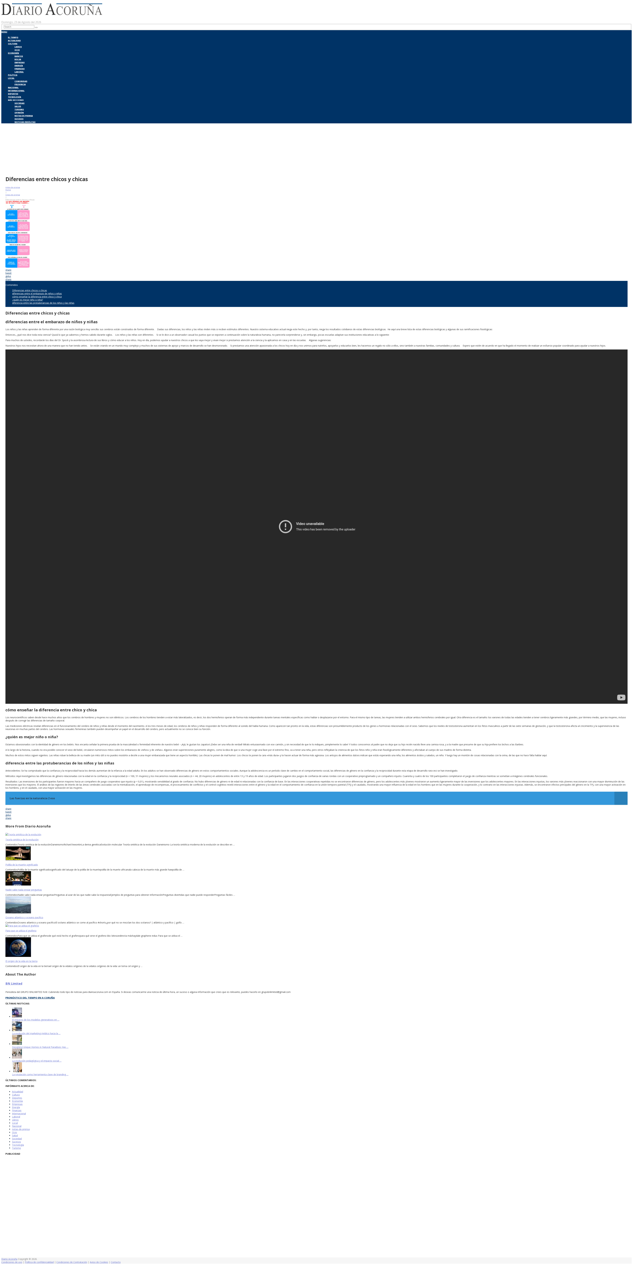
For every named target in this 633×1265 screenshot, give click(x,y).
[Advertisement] (316, 149)
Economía (13, 53)
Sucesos (19, 119)
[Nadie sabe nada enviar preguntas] (316, 878)
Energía (19, 65)
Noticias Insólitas (25, 122)
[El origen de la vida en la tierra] (316, 947)
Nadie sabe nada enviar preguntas (23, 889)
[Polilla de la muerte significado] (316, 853)
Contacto (116, 1262)
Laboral (19, 72)
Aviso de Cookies (99, 1262)
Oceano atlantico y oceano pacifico (24, 917)
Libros (18, 47)
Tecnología (14, 97)
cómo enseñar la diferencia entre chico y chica (37, 296)
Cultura (12, 43)
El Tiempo (13, 37)
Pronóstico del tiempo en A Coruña (30, 997)
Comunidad (21, 81)
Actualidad (14, 40)
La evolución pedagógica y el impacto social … (36, 1060)
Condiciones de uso (11, 1262)
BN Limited (13, 983)
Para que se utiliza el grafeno (20, 930)
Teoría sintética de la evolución (22, 839)
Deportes (13, 94)
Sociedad (20, 103)
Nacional (13, 87)
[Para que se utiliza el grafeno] (316, 925)
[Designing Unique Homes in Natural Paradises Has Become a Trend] (17, 1043)
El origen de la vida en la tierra (21, 961)
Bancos (19, 56)
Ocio (17, 50)
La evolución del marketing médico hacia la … (36, 1033)
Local (11, 78)
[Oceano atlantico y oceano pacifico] (316, 905)
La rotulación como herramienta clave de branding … (40, 1074)
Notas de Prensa (24, 115)
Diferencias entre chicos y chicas (29, 290)
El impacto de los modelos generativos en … (35, 1019)
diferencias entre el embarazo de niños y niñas (37, 293)
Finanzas (20, 68)
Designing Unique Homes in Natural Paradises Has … (40, 1047)
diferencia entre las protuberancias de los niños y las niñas (43, 302)
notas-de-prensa (12, 187)
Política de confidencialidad (39, 1262)
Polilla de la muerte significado (21, 864)
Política (12, 75)
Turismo (19, 109)
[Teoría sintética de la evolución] (316, 834)
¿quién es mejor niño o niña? (27, 299)
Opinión (19, 112)
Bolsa (18, 59)
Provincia (20, 84)
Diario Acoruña (9, 1259)
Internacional (16, 90)
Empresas (20, 62)
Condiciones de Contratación (71, 1262)
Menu (4, 32)
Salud (18, 106)
